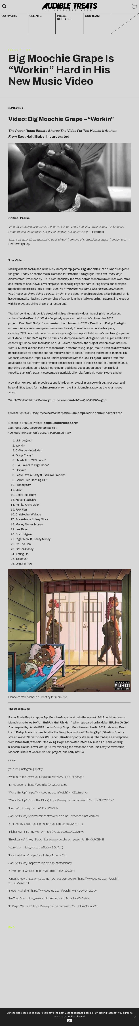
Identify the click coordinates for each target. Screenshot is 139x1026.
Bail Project (92, 357)
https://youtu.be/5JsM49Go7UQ (43, 847)
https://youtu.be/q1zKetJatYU (48, 855)
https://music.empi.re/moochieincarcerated (90, 413)
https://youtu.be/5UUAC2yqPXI (64, 831)
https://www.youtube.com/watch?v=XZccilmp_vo (58, 792)
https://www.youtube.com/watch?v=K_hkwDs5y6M (58, 898)
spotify (39, 769)
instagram (27, 769)
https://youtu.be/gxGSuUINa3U (47, 784)
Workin (101, 119)
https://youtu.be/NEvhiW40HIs (39, 808)
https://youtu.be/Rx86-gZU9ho (55, 870)
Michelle (32, 697)
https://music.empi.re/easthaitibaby (50, 863)
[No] (134, 1017)
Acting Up (93, 732)
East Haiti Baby (101, 323)
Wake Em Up (28, 318)
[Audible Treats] (69, 6)
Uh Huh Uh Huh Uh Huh (54, 722)
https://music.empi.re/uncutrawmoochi (51, 878)
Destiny (45, 697)
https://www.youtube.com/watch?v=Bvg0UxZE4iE (73, 839)
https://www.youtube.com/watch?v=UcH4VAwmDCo (65, 906)
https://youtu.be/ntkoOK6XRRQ (63, 823)
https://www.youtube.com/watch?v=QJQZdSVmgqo (68, 400)
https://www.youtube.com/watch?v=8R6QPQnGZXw (64, 890)
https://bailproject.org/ (61, 422)
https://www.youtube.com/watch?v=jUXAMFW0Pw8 (82, 800)
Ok (69, 1020)
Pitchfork (22, 742)
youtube (13, 769)
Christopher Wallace (42, 737)
